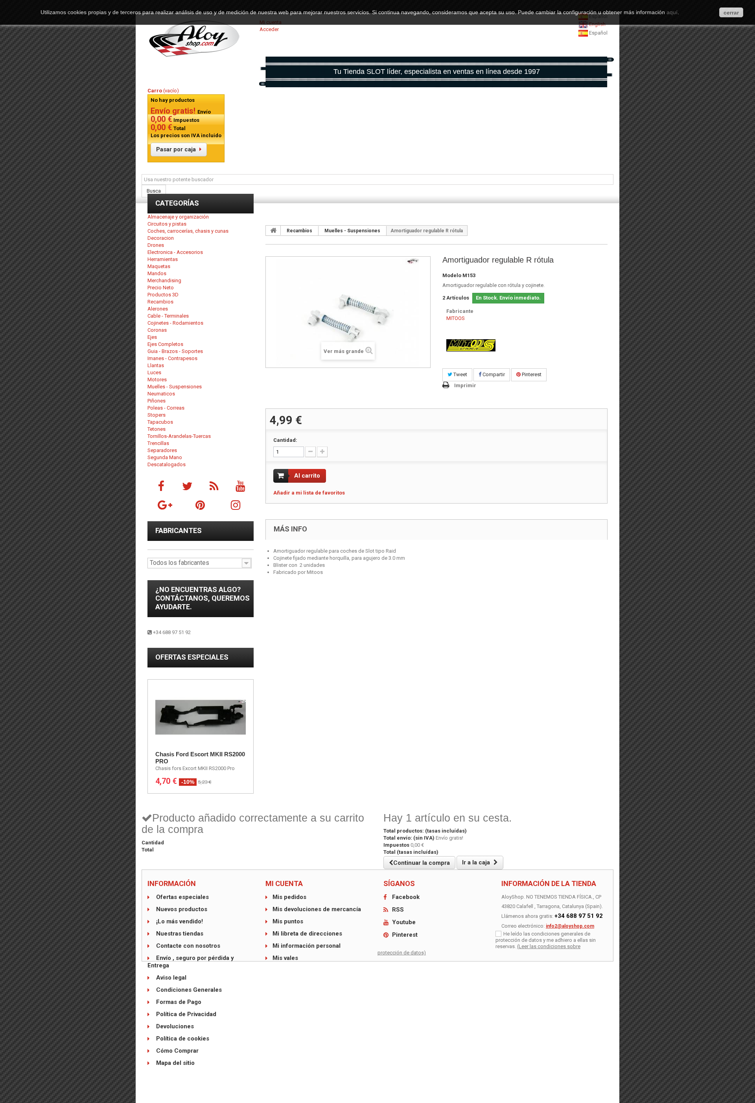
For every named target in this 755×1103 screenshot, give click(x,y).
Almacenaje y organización (178, 217)
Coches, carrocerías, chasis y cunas (187, 231)
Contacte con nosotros (187, 945)
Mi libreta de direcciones (307, 933)
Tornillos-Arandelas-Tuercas (179, 436)
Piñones (156, 401)
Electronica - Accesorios (175, 252)
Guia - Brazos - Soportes (175, 351)
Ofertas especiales (191, 657)
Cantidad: (285, 440)
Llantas (155, 365)
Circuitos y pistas (166, 224)
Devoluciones (174, 1026)
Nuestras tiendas (179, 933)
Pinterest (531, 374)
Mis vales (285, 957)
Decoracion (160, 238)
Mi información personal (307, 945)
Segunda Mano (164, 457)
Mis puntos (288, 921)
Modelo (451, 275)
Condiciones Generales (188, 989)
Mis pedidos (289, 897)
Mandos (156, 273)
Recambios (160, 302)
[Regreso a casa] (273, 230)
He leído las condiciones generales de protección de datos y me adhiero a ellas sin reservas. (545, 940)
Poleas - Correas (165, 408)
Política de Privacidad (185, 1014)
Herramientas (162, 259)
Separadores (162, 450)
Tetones (156, 429)
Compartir (493, 374)
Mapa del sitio (175, 1062)
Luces (154, 372)
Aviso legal (170, 977)
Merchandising (164, 280)
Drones (155, 245)
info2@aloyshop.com (570, 926)
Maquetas (158, 266)
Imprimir (465, 385)
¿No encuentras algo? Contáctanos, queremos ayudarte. (202, 598)
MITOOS (455, 318)
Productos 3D (163, 295)
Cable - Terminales (168, 316)
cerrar (731, 12)
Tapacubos (160, 422)
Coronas (157, 330)
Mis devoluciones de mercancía (317, 909)
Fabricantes (178, 530)
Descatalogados (166, 464)
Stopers (156, 415)
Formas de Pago (178, 1002)
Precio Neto (160, 287)
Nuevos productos (181, 909)
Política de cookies (182, 1038)
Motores (157, 379)
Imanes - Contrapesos (172, 358)
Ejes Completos (165, 344)
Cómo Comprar (177, 1050)
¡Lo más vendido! (179, 921)
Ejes (152, 337)
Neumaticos (161, 394)
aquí (672, 12)
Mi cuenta (284, 883)
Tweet (459, 374)
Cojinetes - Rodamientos (175, 323)
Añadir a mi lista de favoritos (309, 493)
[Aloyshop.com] (200, 38)
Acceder (269, 29)
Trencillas (158, 443)
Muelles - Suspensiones (174, 387)
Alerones (157, 309)
